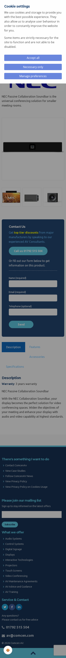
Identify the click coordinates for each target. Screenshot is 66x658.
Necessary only (33, 67)
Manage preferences (33, 76)
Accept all (33, 58)
